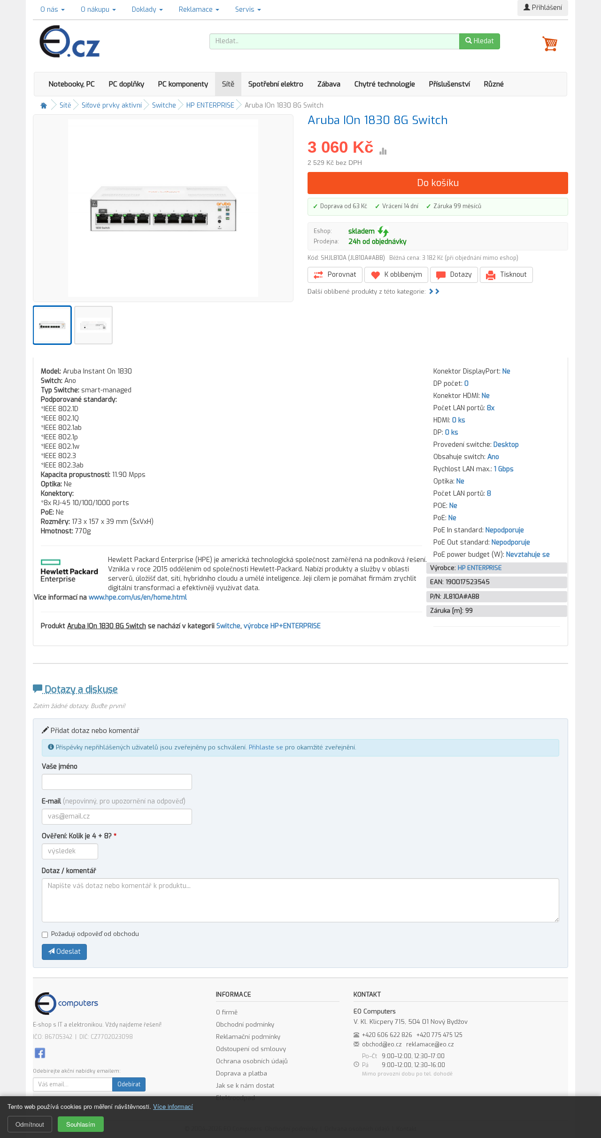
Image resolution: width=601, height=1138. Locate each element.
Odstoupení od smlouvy (251, 1049)
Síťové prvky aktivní (112, 105)
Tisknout (512, 274)
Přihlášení (546, 7)
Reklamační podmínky (248, 1037)
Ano (493, 456)
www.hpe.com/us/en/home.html (138, 597)
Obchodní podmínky (245, 1025)
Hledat (483, 41)
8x (490, 408)
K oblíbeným (402, 274)
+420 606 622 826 (387, 1035)
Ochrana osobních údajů (252, 1061)
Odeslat (67, 951)
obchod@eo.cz (382, 1044)
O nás (50, 9)
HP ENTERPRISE (210, 105)
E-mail (113, 801)
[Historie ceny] (382, 151)
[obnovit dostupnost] (383, 231)
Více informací (173, 1106)
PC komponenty (183, 84)
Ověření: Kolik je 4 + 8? (79, 836)
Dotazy (460, 274)
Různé (494, 84)
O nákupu (96, 9)
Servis (245, 9)
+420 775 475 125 (439, 1035)
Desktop (506, 444)
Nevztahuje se (528, 554)
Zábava (328, 84)
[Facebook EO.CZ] (40, 1053)
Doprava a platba (241, 1073)
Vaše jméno (59, 766)
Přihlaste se (266, 747)
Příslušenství (449, 84)
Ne (506, 371)
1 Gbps (504, 469)
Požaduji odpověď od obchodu (95, 934)
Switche (164, 105)
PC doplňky (126, 84)
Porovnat (341, 274)
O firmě (227, 1012)
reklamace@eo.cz (430, 1044)
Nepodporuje (504, 530)
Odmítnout (29, 1124)
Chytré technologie (384, 84)
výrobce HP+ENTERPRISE (282, 626)
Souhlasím (80, 1124)
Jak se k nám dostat (245, 1086)
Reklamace (197, 9)
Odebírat (128, 1084)
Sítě (228, 84)
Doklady (145, 9)
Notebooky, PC (71, 84)
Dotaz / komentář (69, 870)
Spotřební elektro (275, 84)
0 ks (458, 420)
